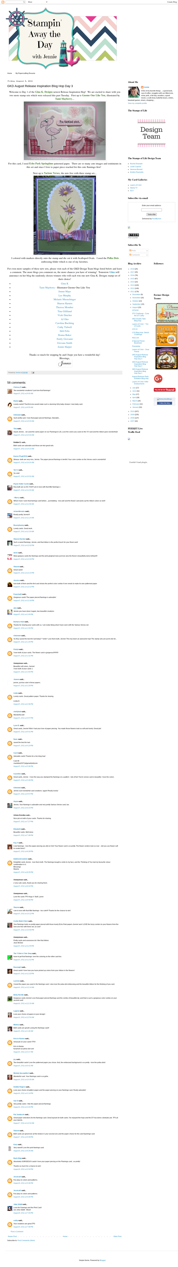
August (135, 307)
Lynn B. (16, 725)
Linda (15, 693)
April (134, 397)
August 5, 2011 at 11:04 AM (23, 490)
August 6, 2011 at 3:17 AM (23, 1052)
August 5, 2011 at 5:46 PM (23, 766)
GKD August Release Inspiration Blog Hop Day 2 (140, 364)
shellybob (17, 712)
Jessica (16, 580)
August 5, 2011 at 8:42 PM (23, 886)
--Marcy (16, 498)
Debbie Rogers (19, 1087)
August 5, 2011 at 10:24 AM (23, 462)
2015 (132, 279)
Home (9, 73)
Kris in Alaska (19, 1039)
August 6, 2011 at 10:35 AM (23, 1080)
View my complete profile (137, 103)
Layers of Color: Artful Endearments (140, 383)
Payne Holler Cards (21, 484)
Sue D (15, 1101)
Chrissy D (17, 387)
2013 (132, 285)
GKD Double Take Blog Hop (139, 320)
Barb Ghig (17, 1158)
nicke (15, 553)
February (136, 404)
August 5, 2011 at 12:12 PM (23, 587)
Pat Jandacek (18, 1115)
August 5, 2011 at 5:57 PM (23, 794)
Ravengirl (17, 967)
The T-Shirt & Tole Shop (22, 953)
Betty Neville (18, 995)
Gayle (15, 801)
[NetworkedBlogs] (164, 399)
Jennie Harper (65, 346)
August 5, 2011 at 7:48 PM (23, 835)
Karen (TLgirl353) (20, 456)
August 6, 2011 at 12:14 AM (23, 987)
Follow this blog (164, 403)
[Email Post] (33, 372)
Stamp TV (133, 188)
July (134, 388)
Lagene (16, 1011)
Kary (15, 1145)
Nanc (15, 739)
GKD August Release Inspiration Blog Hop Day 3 (140, 357)
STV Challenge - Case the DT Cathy (140, 314)
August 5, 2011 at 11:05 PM (23, 946)
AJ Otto (65, 319)
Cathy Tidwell (65, 327)
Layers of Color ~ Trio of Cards (140, 325)
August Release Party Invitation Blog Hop (140, 377)
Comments (135, 255)
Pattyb (16, 649)
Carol (15, 753)
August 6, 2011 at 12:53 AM (23, 1017)
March (135, 401)
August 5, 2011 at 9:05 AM (23, 393)
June (134, 391)
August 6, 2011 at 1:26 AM (23, 1031)
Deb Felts (65, 331)
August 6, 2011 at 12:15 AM (23, 1003)
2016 (132, 275)
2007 (132, 421)
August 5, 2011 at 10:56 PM (23, 930)
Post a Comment (17, 1232)
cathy (15, 1220)
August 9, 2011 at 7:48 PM (23, 1227)
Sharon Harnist (64, 303)
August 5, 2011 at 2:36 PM (23, 704)
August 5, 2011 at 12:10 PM (23, 573)
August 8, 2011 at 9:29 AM (23, 1151)
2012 (132, 288)
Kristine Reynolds (136, 172)
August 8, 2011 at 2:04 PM (23, 1169)
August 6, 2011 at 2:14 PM (23, 1093)
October (135, 301)
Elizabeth (17, 829)
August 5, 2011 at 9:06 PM (23, 900)
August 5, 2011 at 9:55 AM (23, 407)
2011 (132, 292)
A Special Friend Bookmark (138, 342)
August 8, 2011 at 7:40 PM (23, 1213)
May (134, 394)
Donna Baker (64, 335)
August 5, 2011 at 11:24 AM (23, 531)
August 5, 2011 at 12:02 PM (23, 545)
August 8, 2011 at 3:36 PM (23, 1183)
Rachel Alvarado (136, 164)
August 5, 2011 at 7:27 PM (23, 822)
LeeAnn (16, 981)
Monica (16, 1025)
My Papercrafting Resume (25, 73)
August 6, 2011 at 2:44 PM (23, 1107)
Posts (133, 251)
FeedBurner (156, 219)
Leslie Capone (135, 167)
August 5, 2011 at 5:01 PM (23, 732)
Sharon (16, 567)
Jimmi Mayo (64, 291)
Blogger (103, 1260)
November (136, 298)
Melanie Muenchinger (65, 299)
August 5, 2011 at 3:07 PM (23, 718)
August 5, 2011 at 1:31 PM (23, 656)
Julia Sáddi (17, 1204)
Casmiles (17, 774)
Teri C (15, 470)
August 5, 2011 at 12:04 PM (23, 559)
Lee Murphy (65, 295)
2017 (132, 272)
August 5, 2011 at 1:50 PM (23, 672)
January (135, 407)
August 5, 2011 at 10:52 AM (23, 476)
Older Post (117, 1236)
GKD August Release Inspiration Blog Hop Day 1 (140, 371)
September (136, 304)
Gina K (64, 283)
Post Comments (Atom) (26, 1240)
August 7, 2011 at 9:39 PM (23, 1137)
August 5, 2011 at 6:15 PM (23, 808)
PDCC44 (135, 338)
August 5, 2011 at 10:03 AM (23, 421)
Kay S (15, 843)
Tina (15, 429)
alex (15, 608)
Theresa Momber (64, 307)
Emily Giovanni (65, 338)
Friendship (136, 346)
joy (14, 1059)
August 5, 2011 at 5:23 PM (23, 746)
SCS (132, 191)
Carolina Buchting (64, 323)
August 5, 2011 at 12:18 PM (23, 600)
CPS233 (135, 310)
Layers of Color (136, 185)
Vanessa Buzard (136, 169)
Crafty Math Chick (20, 921)
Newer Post (12, 1236)
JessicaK (17, 1177)
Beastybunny (18, 525)
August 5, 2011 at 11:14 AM (23, 518)
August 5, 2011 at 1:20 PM (23, 642)
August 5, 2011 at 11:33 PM (23, 974)
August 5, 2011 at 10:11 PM (23, 914)
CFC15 (135, 329)
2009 (132, 415)
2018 (132, 269)
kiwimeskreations (20, 859)
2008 (132, 418)
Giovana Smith (64, 342)
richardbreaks (19, 511)
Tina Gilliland (65, 311)
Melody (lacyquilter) (21, 1073)
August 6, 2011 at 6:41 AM (23, 1066)
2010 (132, 411)
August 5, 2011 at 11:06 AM (23, 504)
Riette (15, 401)
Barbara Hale (18, 622)
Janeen (16, 679)
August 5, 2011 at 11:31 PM (23, 960)
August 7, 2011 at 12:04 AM (23, 1123)
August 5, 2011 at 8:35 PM (23, 872)
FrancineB (17, 594)
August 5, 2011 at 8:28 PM (23, 851)
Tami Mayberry (47, 287)
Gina (112, 272)
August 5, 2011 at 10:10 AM (23, 449)
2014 (132, 282)
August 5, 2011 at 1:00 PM (23, 614)
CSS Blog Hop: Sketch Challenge (140, 333)
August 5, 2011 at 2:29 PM (23, 686)
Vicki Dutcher (65, 315)
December (136, 294)
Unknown (17, 415)
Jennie (146, 87)
